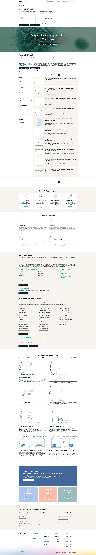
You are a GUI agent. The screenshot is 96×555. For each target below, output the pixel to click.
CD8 (39, 516)
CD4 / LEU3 (41, 515)
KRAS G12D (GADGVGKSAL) (23, 331)
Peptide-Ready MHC (29, 342)
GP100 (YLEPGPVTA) (22, 314)
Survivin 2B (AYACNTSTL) (64, 322)
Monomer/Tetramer (23, 116)
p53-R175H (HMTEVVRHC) (64, 312)
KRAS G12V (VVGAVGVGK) (44, 314)
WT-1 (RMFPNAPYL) (63, 324)
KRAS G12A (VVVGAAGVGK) (23, 328)
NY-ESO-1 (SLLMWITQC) (64, 308)
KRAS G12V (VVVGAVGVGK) (44, 315)
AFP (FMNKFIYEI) (21, 306)
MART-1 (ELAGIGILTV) (63, 306)
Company (64, 1)
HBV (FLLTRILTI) (21, 317)
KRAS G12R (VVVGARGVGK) (44, 310)
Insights (58, 1)
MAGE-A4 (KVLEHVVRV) (43, 330)
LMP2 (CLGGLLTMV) (42, 319)
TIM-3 (40, 526)
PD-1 (39, 522)
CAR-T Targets (21, 525)
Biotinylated (21, 98)
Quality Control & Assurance (48, 539)
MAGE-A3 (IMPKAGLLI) (43, 326)
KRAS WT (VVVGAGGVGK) (44, 317)
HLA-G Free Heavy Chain (23, 322)
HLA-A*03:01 (20, 277)
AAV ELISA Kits (68, 541)
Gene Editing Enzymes (69, 539)
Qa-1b (61, 281)
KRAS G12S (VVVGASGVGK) (44, 312)
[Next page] (59, 75)
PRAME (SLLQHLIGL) (63, 317)
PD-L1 (40, 524)
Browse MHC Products (24, 25)
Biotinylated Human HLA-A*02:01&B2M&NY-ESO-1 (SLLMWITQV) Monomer (63, 381)
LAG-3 (40, 520)
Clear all (31, 71)
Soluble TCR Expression (23, 521)
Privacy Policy (57, 541)
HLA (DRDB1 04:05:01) (64, 273)
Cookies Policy (58, 552)
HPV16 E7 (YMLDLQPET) (23, 326)
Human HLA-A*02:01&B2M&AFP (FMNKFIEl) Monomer (32, 428)
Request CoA (57, 536)
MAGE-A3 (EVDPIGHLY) (43, 324)
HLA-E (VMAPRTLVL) (22, 319)
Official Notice (74, 552)
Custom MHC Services (35, 25)
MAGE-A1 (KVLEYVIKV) (43, 322)
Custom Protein (68, 546)
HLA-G (39, 278)
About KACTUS (46, 536)
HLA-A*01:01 (20, 271)
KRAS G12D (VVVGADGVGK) (44, 308)
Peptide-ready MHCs (22, 518)
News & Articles (46, 541)
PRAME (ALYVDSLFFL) (64, 315)
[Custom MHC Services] (48, 476)
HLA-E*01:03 (40, 277)
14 (57, 74)
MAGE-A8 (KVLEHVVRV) (43, 331)
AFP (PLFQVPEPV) (21, 308)
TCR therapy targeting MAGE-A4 (64, 522)
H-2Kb (61, 280)
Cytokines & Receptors (23, 519)
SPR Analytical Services (69, 544)
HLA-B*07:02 (40, 271)
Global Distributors (47, 544)
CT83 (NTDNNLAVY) (22, 310)
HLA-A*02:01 (20, 273)
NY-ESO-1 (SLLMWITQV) (64, 310)
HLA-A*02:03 (21, 275)
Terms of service (57, 539)
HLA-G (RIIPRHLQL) (22, 321)
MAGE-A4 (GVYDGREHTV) (44, 328)
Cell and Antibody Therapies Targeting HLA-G (66, 520)
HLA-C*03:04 (40, 275)
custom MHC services (46, 290)
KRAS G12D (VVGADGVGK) (44, 306)
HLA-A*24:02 (21, 280)
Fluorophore (21, 122)
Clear (30, 98)
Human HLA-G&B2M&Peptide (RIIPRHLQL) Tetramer (29, 403)
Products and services (50, 1)
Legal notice (69, 552)
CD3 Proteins (21, 516)
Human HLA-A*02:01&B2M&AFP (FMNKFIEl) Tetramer (62, 428)
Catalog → (26, 206)
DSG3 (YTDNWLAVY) (22, 312)
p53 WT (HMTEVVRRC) (64, 314)
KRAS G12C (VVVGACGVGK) (23, 330)
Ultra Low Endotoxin (23, 105)
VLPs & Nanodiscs (69, 536)
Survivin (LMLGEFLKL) (64, 321)
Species (20, 77)
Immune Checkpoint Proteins (24, 523)
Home (20, 5)
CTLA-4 (40, 518)
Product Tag (21, 92)
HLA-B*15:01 (40, 273)
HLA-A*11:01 (20, 278)
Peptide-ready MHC (33, 346)
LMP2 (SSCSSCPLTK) (43, 321)
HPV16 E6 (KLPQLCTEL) (22, 324)
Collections (23, 5)
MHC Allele (21, 119)
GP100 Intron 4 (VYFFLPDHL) (23, 315)
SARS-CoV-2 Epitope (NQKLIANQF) (66, 319)
